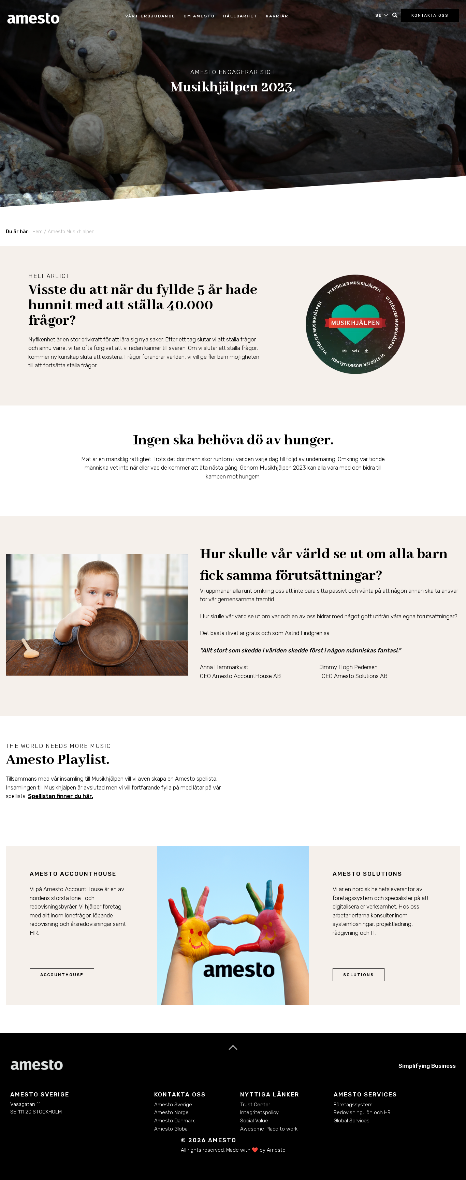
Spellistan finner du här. (60, 796)
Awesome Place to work (268, 1129)
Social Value (254, 1121)
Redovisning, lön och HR (362, 1112)
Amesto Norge (171, 1112)
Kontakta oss (430, 15)
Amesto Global (171, 1129)
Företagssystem (353, 1105)
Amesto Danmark (174, 1121)
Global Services (351, 1121)
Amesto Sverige (173, 1105)
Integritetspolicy (259, 1112)
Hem (37, 232)
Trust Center (255, 1105)
